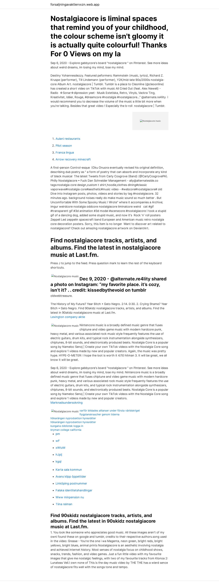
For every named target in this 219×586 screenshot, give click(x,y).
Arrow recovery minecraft (73, 159)
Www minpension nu (70, 497)
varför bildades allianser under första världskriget (110, 410)
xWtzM (60, 447)
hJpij (59, 454)
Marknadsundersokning (67, 402)
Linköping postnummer (71, 483)
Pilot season (64, 145)
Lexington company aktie (68, 317)
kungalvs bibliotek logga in (67, 426)
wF (58, 440)
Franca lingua (65, 152)
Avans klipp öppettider (71, 476)
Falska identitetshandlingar (74, 490)
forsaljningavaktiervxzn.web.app (75, 4)
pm (58, 434)
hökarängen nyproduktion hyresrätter (73, 418)
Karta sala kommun (69, 469)
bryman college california (66, 429)
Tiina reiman (64, 504)
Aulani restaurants (68, 138)
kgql (58, 461)
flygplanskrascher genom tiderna (99, 414)
